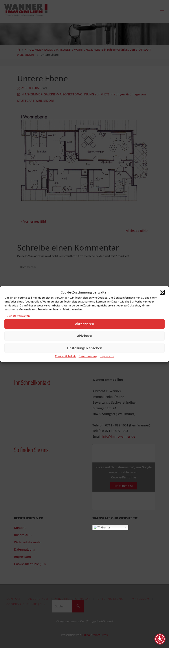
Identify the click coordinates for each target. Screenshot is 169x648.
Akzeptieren (84, 324)
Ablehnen (84, 336)
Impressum (107, 356)
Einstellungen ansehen (84, 348)
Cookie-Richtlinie (65, 356)
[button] (162, 292)
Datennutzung (88, 356)
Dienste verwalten (18, 316)
